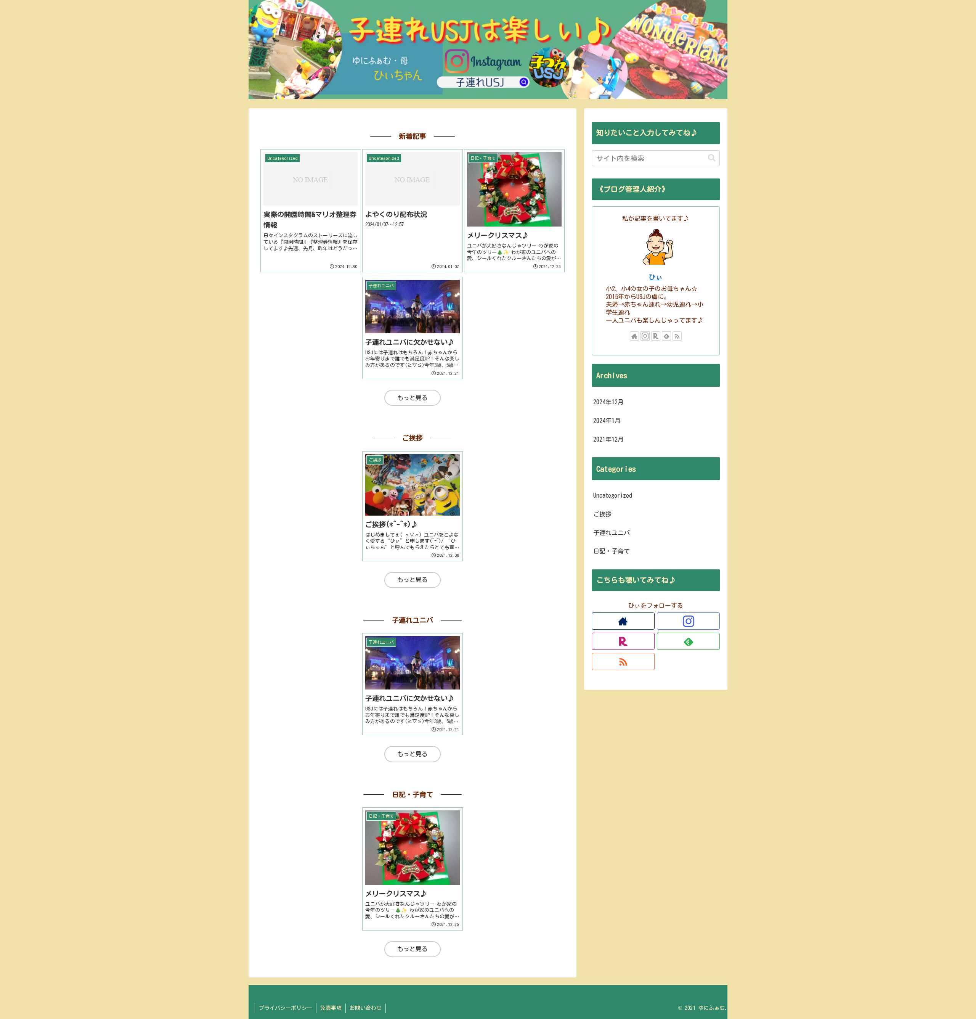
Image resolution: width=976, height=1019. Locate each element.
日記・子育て (611, 551)
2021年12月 (608, 439)
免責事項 (331, 1008)
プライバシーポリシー (285, 1008)
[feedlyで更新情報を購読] (666, 336)
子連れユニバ (611, 533)
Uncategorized (612, 495)
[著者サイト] (634, 336)
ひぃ (656, 277)
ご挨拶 (602, 514)
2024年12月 (608, 402)
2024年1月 (607, 421)
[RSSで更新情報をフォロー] (677, 336)
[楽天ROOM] (655, 336)
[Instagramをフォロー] (645, 336)
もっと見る (412, 398)
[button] (712, 158)
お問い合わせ (366, 1008)
